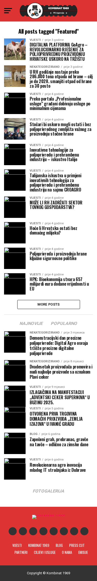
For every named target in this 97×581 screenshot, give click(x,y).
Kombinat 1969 (38, 545)
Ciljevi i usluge (45, 552)
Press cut (77, 545)
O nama (67, 552)
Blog (59, 545)
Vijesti (17, 545)
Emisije (83, 552)
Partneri (21, 552)
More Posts (48, 304)
